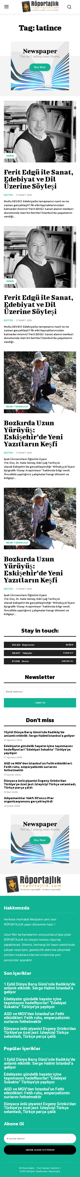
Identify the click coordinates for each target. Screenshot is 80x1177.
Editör (8, 195)
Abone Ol (67, 661)
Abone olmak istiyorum (40, 1150)
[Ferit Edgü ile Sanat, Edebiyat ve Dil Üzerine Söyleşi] (40, 131)
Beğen (70, 644)
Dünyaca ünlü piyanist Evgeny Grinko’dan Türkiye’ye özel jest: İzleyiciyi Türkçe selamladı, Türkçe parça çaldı (40, 784)
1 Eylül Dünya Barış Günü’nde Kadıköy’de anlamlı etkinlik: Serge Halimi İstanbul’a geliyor (39, 734)
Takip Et (68, 652)
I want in (40, 703)
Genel (10, 156)
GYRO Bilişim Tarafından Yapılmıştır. (40, 1171)
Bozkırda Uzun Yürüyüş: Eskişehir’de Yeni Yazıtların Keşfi (33, 433)
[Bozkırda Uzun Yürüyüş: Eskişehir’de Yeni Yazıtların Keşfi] (40, 382)
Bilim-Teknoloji (17, 406)
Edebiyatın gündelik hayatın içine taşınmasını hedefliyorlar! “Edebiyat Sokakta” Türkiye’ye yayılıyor (38, 749)
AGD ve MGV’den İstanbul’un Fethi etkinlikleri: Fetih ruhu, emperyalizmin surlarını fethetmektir (38, 766)
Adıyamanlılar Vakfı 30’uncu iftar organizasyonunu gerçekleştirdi (29, 800)
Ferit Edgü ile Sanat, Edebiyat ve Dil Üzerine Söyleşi (38, 179)
